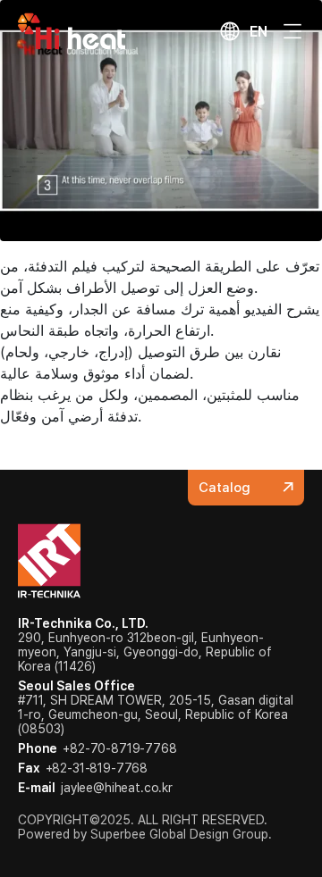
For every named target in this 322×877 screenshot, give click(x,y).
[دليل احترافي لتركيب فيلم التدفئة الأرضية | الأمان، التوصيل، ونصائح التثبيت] (161, 119)
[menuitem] (243, 31)
